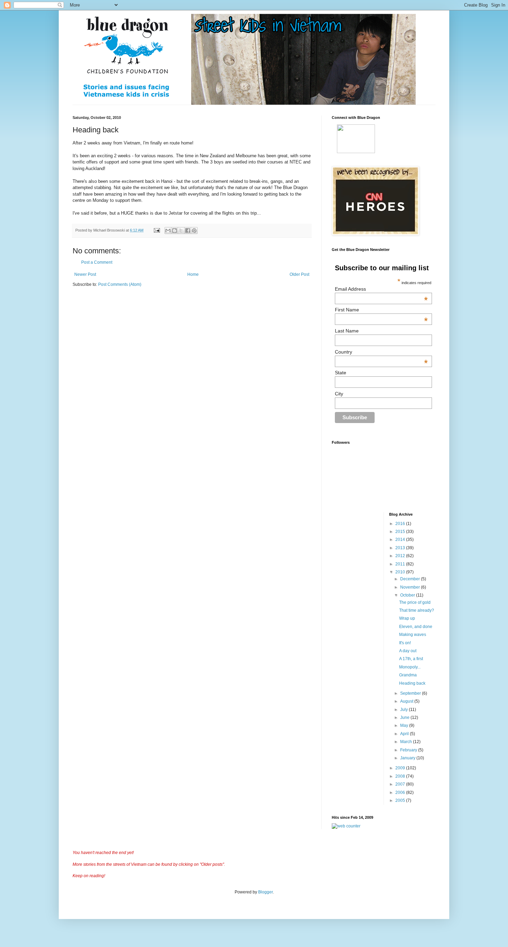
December (410, 578)
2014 (400, 539)
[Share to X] (181, 230)
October (408, 595)
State (340, 372)
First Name (381, 309)
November (410, 587)
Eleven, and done (415, 626)
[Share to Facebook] (187, 230)
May (404, 725)
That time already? (416, 610)
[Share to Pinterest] (194, 230)
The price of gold (415, 602)
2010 (400, 572)
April (405, 733)
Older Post (299, 274)
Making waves (412, 634)
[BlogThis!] (174, 230)
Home (193, 274)
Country (381, 352)
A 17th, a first (411, 658)
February (409, 750)
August (407, 701)
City (339, 393)
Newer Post (85, 274)
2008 (400, 776)
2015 (400, 531)
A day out (407, 650)
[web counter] (346, 826)
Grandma (408, 675)
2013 (400, 547)
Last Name (347, 331)
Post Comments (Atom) (119, 284)
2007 (400, 784)
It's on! (405, 642)
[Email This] (167, 230)
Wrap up (407, 618)
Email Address (381, 289)
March (406, 741)
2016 (400, 523)
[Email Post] (156, 230)
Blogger (265, 892)
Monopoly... (410, 667)
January (408, 758)
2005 (400, 800)
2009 (400, 768)
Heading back (412, 683)
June (405, 717)
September (411, 693)
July (404, 709)
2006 (400, 792)
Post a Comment (96, 262)
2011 (400, 564)
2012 (400, 555)
